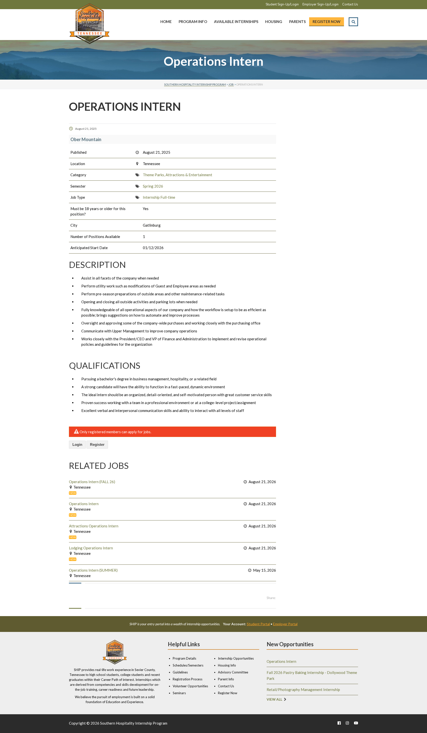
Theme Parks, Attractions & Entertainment (177, 174)
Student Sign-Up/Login (282, 4)
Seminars (179, 693)
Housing (273, 21)
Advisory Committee (233, 672)
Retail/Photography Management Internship (303, 689)
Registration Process (187, 679)
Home (166, 21)
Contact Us (350, 4)
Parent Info (226, 679)
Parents (297, 21)
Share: (271, 598)
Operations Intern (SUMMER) (93, 570)
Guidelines (180, 672)
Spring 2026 (153, 186)
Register (97, 444)
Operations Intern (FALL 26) (92, 481)
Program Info (193, 21)
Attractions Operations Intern (93, 526)
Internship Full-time (159, 197)
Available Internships (236, 21)
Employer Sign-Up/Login (320, 4)
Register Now (327, 21)
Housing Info (227, 665)
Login (77, 444)
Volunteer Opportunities (190, 686)
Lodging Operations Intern (91, 548)
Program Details (184, 658)
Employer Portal (285, 624)
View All (274, 699)
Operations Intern (84, 503)
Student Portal (258, 624)
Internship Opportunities (236, 658)
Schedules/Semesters (188, 665)
